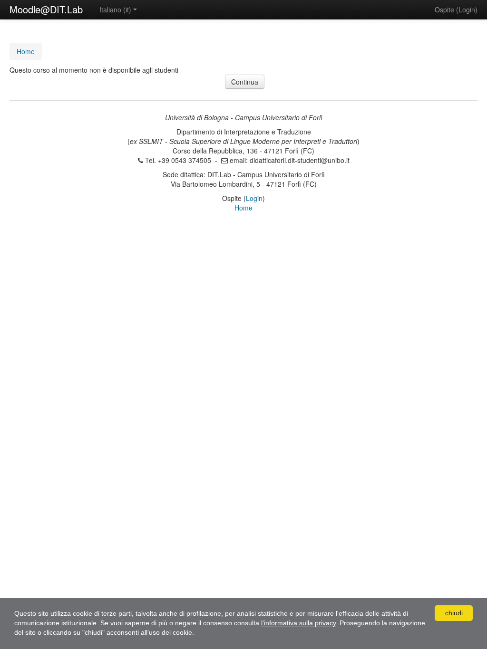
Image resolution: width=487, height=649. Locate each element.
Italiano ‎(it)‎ (115, 9)
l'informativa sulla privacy (298, 623)
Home (243, 207)
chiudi (454, 613)
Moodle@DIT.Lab (46, 9)
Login (466, 9)
